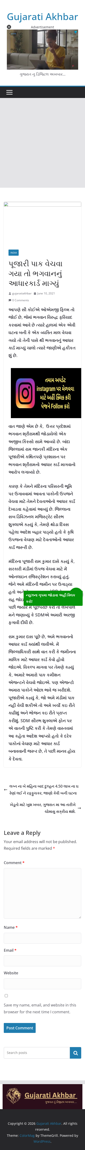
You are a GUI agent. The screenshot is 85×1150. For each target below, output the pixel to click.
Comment (14, 862)
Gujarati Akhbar (42, 16)
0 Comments (20, 300)
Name (11, 927)
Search (75, 1052)
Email (10, 950)
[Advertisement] (42, 142)
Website (11, 973)
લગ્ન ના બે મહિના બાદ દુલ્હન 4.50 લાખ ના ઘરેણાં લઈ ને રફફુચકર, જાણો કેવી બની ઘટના (43, 790)
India (13, 252)
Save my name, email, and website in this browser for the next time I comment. (40, 1008)
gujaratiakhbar (22, 293)
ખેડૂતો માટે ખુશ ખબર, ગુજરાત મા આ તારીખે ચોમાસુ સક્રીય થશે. (43, 808)
